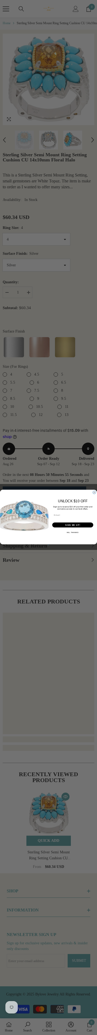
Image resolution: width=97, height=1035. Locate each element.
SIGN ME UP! (72, 525)
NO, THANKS (73, 532)
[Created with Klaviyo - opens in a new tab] (48, 545)
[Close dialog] (94, 492)
